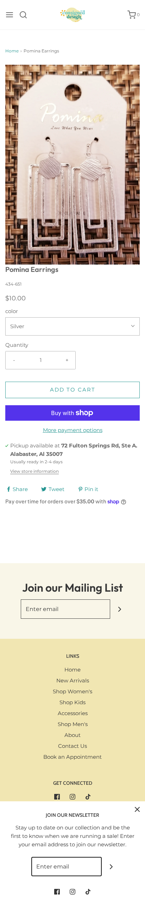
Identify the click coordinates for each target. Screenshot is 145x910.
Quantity (16, 345)
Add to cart (72, 389)
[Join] (120, 609)
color (11, 311)
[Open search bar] (26, 14)
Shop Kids (72, 702)
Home (12, 50)
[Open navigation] (9, 14)
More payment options (72, 430)
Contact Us (72, 746)
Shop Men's (73, 724)
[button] (72, 165)
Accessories (73, 713)
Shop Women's (72, 691)
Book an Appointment (72, 756)
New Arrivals (72, 680)
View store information (34, 471)
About (72, 735)
